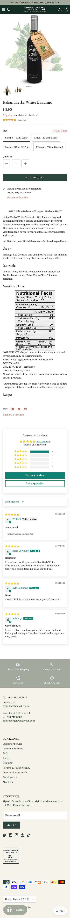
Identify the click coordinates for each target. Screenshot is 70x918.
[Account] (59, 9)
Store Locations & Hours (16, 706)
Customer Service (12, 744)
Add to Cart (35, 177)
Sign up (11, 825)
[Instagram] (16, 835)
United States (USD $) (17, 899)
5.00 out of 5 (43, 441)
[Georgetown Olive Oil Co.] (35, 9)
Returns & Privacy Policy (16, 767)
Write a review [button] (35, 475)
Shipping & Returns (13, 415)
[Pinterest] (22, 835)
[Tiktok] (28, 835)
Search (6, 758)
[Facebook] (10, 835)
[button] (20, 451)
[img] (12, 514)
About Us (8, 782)
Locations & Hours (13, 748)
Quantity (7, 156)
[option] (35, 49)
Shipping (7, 115)
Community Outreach (15, 772)
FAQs (5, 753)
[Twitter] (4, 835)
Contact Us (9, 702)
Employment (10, 777)
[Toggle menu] (3, 9)
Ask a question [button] (35, 483)
